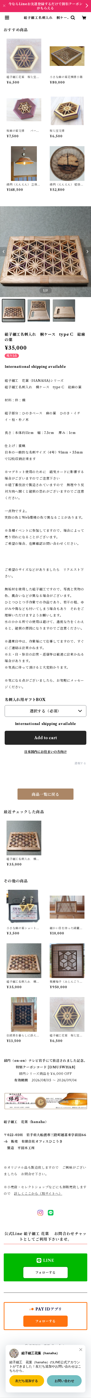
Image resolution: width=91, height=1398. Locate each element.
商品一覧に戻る (45, 794)
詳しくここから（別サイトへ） (38, 1194)
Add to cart (45, 737)
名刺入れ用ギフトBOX (25, 699)
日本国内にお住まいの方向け (45, 752)
